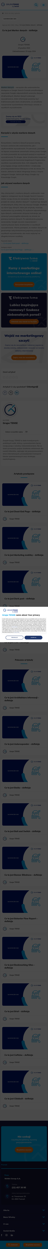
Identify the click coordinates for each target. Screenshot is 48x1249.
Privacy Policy (14, 626)
